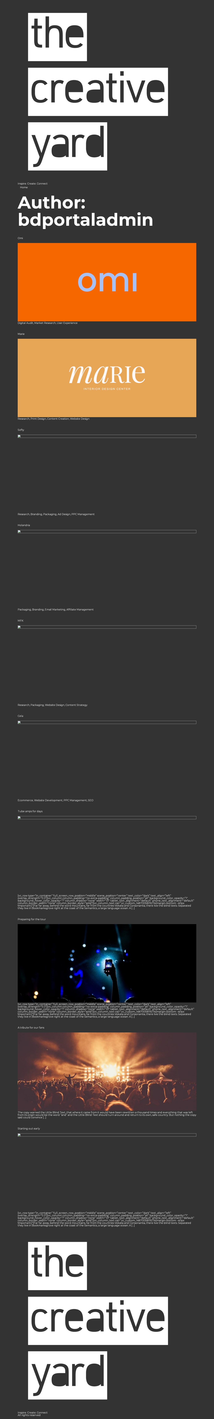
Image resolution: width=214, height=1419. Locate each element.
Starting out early (29, 1128)
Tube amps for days (30, 811)
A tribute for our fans (31, 1027)
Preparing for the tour (32, 919)
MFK (20, 620)
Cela (20, 716)
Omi (20, 238)
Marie (21, 333)
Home (24, 187)
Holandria (24, 525)
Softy (21, 429)
